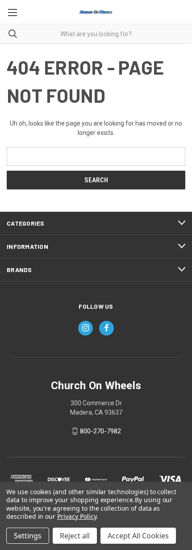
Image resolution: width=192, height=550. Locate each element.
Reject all (75, 536)
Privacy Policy (76, 516)
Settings (28, 536)
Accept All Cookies (138, 536)
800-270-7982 (100, 431)
